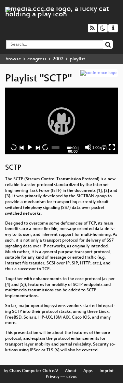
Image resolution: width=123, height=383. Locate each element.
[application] (61, 121)
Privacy (52, 376)
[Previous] (21, 147)
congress (36, 59)
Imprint (106, 371)
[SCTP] (104, 147)
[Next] (37, 147)
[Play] (61, 121)
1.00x (96, 147)
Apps (88, 371)
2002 (58, 59)
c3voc (71, 376)
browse (13, 59)
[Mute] (88, 147)
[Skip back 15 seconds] (14, 147)
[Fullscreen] (112, 147)
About (71, 371)
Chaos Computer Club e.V (33, 371)
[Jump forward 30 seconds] (45, 147)
